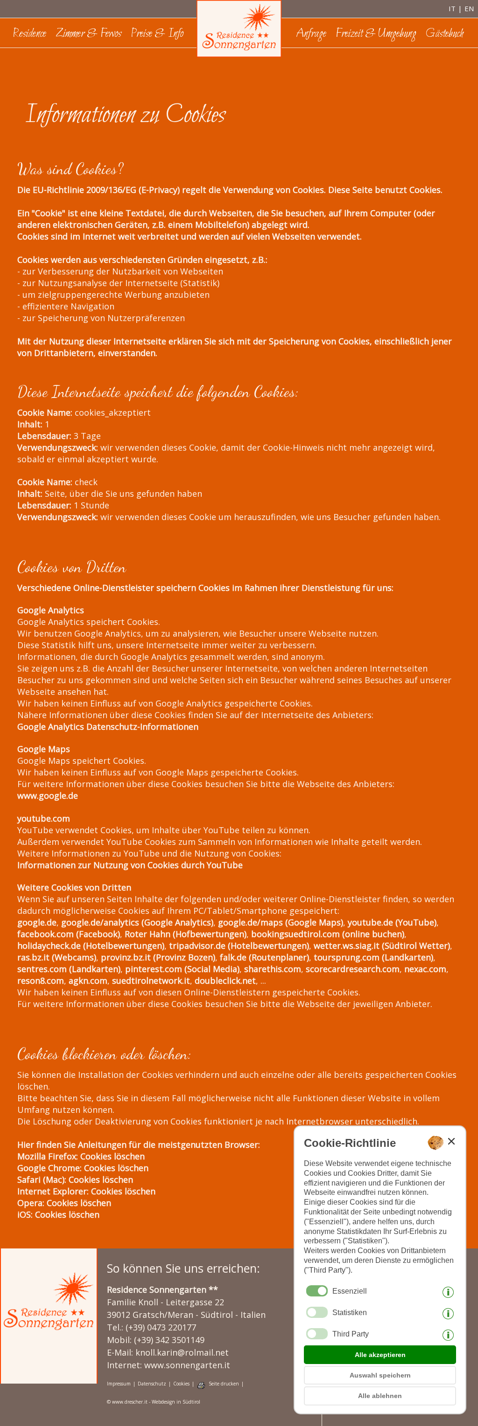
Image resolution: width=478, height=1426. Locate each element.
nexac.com (425, 968)
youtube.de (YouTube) (392, 922)
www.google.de (47, 795)
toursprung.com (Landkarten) (373, 957)
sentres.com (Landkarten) (68, 968)
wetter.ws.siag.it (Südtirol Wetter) (382, 945)
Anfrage (311, 34)
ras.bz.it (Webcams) (56, 957)
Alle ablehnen (380, 1395)
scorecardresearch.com (353, 968)
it (452, 8)
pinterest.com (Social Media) (182, 968)
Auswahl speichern (380, 1375)
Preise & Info (157, 34)
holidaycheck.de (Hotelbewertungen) (90, 945)
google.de (36, 922)
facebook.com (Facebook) (68, 933)
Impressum (119, 1384)
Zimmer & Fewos (88, 34)
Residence (29, 34)
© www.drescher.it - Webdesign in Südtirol (153, 1402)
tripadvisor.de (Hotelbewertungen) (239, 945)
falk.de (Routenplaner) (264, 957)
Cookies (181, 1384)
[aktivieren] (317, 1312)
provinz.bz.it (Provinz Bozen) (158, 957)
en (469, 8)
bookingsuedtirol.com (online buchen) (327, 933)
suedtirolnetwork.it (151, 980)
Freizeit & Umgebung (376, 34)
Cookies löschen (112, 1156)
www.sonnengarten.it (187, 1365)
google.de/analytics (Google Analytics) (137, 922)
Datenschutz (152, 1384)
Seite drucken (224, 1384)
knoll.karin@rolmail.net (182, 1352)
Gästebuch (445, 34)
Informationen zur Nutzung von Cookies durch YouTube (130, 865)
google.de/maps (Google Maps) (280, 922)
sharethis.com (272, 968)
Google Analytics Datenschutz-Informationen (107, 726)
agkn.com (88, 980)
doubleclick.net (225, 980)
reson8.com (40, 980)
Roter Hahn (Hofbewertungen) (185, 933)
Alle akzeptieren (380, 1354)
